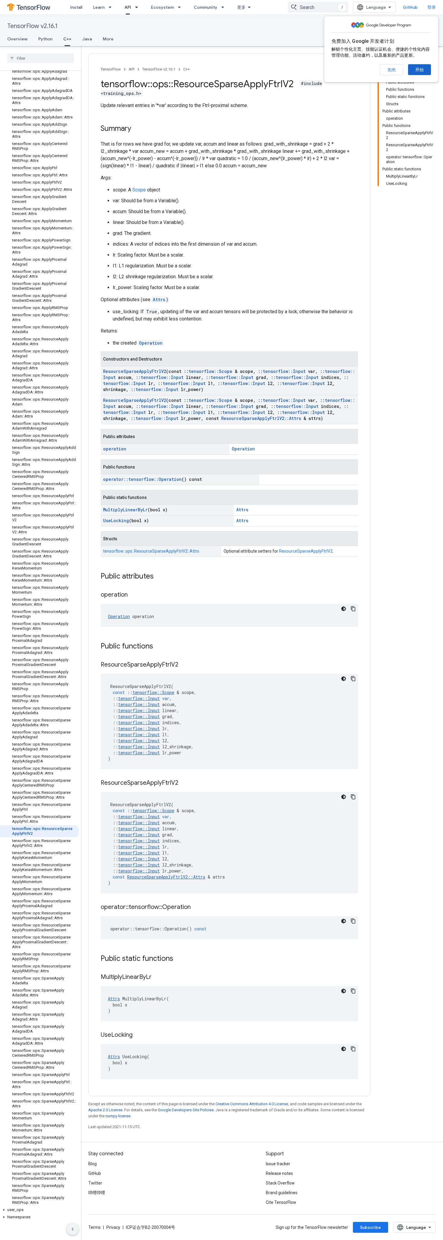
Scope (139, 190)
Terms (94, 1227)
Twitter (95, 1183)
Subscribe (370, 1227)
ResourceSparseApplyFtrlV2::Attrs (261, 418)
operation (114, 449)
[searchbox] (40, 58)
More (108, 39)
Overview (17, 39)
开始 (419, 69)
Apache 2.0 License (105, 1110)
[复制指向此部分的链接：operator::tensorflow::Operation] (197, 907)
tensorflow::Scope (210, 371)
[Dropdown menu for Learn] (112, 7)
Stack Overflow (280, 1183)
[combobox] (318, 7)
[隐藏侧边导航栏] (73, 1229)
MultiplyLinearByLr (125, 510)
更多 (241, 7)
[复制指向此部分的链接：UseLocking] (139, 1035)
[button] (39, 1209)
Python (45, 39)
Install (76, 7)
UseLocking (116, 520)
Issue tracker (278, 1163)
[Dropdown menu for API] (138, 7)
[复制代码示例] (353, 609)
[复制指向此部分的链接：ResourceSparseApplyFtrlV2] (184, 665)
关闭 (391, 70)
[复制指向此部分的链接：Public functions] (159, 646)
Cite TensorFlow (281, 1202)
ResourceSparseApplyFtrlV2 (134, 371)
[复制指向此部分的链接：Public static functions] (179, 959)
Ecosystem (162, 7)
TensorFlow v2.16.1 (32, 26)
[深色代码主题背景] (343, 609)
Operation (150, 343)
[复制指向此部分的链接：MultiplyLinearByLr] (158, 977)
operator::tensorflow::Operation (142, 479)
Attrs (159, 299)
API (127, 7)
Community (205, 7)
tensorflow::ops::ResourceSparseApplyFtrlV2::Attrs (151, 551)
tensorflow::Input (284, 371)
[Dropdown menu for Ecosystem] (181, 7)
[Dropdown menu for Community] (224, 7)
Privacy (113, 1227)
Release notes (279, 1173)
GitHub (410, 7)
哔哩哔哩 (96, 1192)
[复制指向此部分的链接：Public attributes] (160, 576)
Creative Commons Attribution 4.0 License (251, 1104)
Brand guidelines (281, 1192)
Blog (92, 1163)
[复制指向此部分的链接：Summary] (137, 129)
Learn (99, 7)
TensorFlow (111, 69)
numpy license (117, 1116)
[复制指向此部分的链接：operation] (134, 595)
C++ (67, 39)
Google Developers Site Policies (186, 1110)
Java (87, 39)
